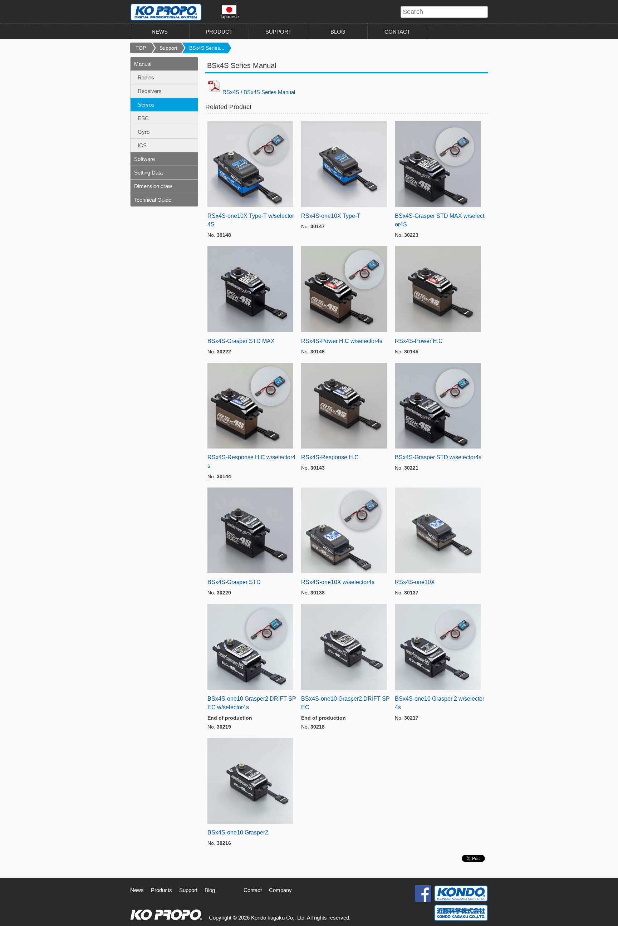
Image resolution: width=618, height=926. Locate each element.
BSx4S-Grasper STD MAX (241, 341)
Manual (142, 64)
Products (161, 890)
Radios (146, 77)
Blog (210, 890)
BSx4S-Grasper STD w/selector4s (438, 457)
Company (280, 890)
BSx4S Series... (206, 48)
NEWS (160, 32)
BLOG (337, 32)
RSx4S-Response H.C (330, 457)
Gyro (143, 132)
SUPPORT (278, 32)
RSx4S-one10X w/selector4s (337, 582)
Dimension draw (153, 186)
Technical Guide (152, 200)
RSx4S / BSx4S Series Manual (258, 92)
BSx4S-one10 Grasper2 (237, 832)
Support (168, 48)
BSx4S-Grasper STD (234, 582)
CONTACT (397, 32)
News (137, 890)
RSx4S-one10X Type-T (330, 216)
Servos (146, 105)
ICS (142, 145)
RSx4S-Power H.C (419, 341)
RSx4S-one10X (415, 582)
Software (144, 159)
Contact (253, 890)
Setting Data (148, 173)
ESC (143, 118)
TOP (141, 48)
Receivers (150, 91)
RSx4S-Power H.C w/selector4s (341, 341)
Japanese (229, 16)
